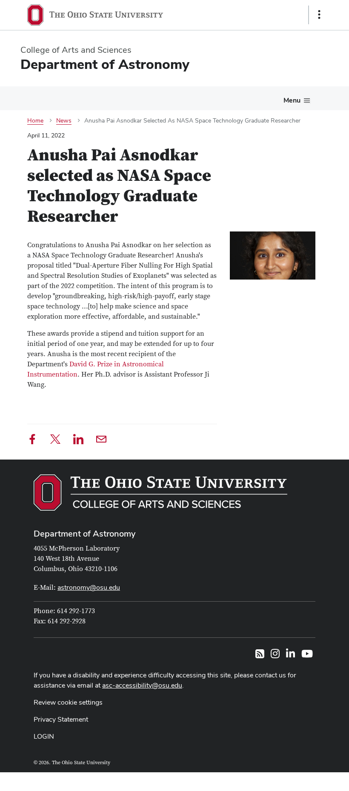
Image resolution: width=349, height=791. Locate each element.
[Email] (101, 440)
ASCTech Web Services (289, 779)
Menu (291, 100)
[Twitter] (55, 440)
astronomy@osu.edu (88, 587)
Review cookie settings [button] (68, 702)
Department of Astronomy (84, 533)
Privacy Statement (61, 719)
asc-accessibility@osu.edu (142, 685)
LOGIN (44, 736)
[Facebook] (32, 440)
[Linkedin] (78, 440)
